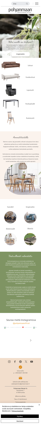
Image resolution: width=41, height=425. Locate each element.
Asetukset (20, 421)
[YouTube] (31, 361)
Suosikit (10, 207)
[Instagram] (9, 361)
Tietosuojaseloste (17, 411)
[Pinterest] (20, 361)
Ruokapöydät (30, 104)
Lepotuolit (30, 90)
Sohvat (30, 65)
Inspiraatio (30, 207)
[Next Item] (30, 340)
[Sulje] (38, 406)
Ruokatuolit (30, 118)
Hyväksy (20, 416)
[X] (26, 361)
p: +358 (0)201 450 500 (20, 373)
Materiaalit (10, 229)
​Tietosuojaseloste (20, 402)
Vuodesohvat (30, 77)
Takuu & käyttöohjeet (20, 399)
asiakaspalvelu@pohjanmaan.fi (20, 384)
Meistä (30, 228)
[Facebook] (15, 361)
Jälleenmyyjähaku (20, 396)
